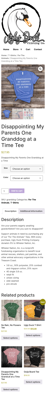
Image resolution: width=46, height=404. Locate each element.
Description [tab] (10, 211)
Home (6, 49)
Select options (10, 338)
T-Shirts (12, 55)
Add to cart (16, 190)
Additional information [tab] (31, 211)
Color (5, 177)
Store (16, 49)
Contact (38, 49)
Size (6, 168)
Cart (28, 49)
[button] (40, 69)
